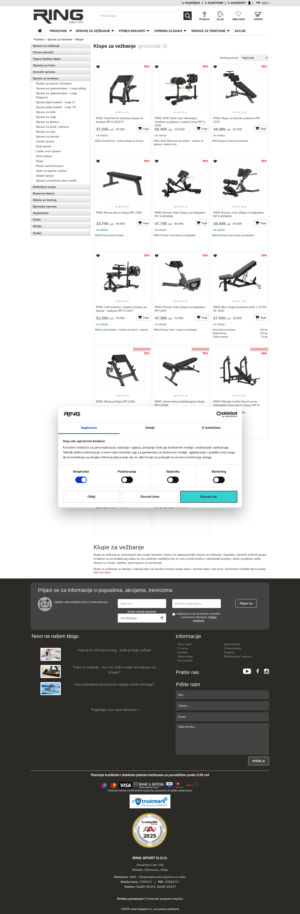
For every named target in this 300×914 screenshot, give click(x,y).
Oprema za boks (168, 31)
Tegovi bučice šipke (47, 58)
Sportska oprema (45, 206)
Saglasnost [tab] (89, 428)
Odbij (91, 497)
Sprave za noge (46, 117)
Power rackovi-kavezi (49, 165)
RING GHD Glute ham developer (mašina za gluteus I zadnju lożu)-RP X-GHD (180, 121)
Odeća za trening (45, 200)
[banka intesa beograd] (149, 784)
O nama (183, 648)
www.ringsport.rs (141, 909)
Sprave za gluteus (47, 121)
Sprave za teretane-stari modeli (56, 180)
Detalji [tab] (150, 428)
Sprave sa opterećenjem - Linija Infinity (61, 88)
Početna (39, 39)
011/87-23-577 (166, 886)
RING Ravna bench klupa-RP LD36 (119, 212)
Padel (37, 219)
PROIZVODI (58, 31)
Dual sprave (43, 146)
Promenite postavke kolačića (164, 898)
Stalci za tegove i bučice (51, 170)
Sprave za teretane (208, 31)
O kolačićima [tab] (211, 428)
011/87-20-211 (146, 886)
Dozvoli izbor (150, 497)
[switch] (127, 479)
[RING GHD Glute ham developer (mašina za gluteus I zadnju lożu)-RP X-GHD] (181, 85)
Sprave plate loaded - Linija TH (56, 107)
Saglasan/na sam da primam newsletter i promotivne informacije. (198, 617)
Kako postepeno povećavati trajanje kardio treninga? (114, 684)
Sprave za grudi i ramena (52, 126)
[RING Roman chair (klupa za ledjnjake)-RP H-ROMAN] (240, 179)
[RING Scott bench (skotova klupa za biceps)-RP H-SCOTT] (122, 85)
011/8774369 (215, 2)
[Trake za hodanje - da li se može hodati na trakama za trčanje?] (50, 671)
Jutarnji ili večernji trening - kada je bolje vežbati (114, 650)
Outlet (37, 233)
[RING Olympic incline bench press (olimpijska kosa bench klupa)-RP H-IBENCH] (240, 368)
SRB (264, 3)
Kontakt (182, 652)
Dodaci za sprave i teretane (53, 83)
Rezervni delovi (43, 193)
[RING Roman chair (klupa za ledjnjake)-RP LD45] (181, 274)
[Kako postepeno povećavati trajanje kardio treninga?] (50, 688)
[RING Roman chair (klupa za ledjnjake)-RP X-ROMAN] (181, 179)
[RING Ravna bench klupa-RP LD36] (122, 179)
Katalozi (229, 652)
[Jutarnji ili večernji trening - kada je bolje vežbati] (50, 654)
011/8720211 (192, 2)
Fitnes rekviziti (132, 31)
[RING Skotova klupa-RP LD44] (122, 368)
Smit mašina (44, 156)
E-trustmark (185, 660)
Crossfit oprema (44, 71)
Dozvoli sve (208, 497)
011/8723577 (238, 2)
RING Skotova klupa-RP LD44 (115, 401)
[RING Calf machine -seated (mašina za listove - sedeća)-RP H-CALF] (122, 274)
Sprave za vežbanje (93, 31)
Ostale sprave (45, 175)
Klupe (39, 161)
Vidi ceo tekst (102, 572)
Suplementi (41, 213)
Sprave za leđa (45, 112)
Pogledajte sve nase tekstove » (115, 710)
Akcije (240, 31)
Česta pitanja (232, 648)
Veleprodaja (185, 656)
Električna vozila (44, 186)
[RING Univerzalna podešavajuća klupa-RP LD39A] (181, 368)
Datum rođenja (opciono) (142, 611)
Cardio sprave (45, 141)
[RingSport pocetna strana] (41, 31)
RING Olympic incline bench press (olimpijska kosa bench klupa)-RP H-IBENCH (236, 405)
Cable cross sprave (48, 151)
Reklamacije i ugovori (238, 656)
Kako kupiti (185, 644)
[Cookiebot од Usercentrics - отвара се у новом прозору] (219, 414)
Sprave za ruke (46, 131)
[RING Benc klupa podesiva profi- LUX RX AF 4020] (240, 274)
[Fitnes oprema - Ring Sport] (62, 16)
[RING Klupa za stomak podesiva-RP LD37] (240, 85)
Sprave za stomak (47, 136)
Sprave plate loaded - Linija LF (56, 102)
